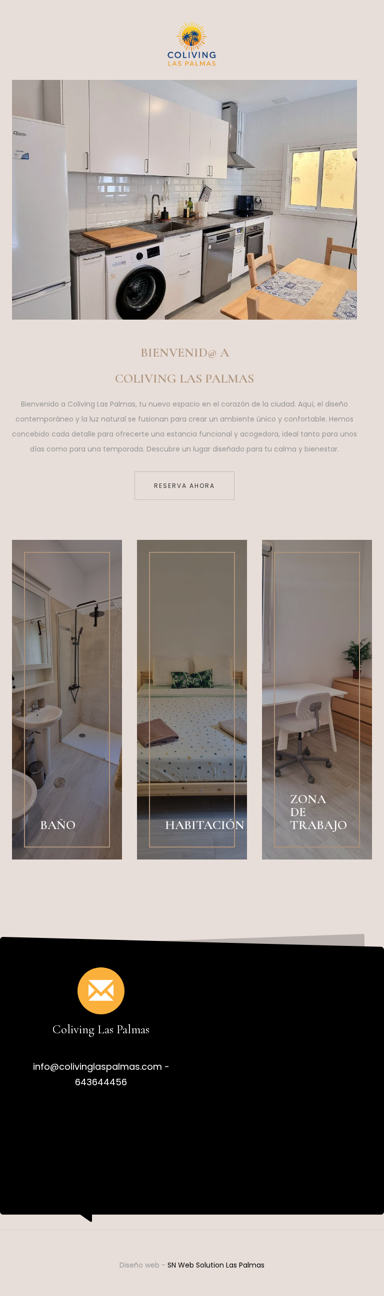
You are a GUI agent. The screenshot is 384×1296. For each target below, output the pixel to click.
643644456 (101, 1082)
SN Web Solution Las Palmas (216, 1265)
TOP (342, 1254)
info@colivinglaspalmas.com (97, 1066)
